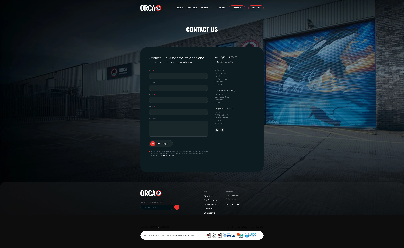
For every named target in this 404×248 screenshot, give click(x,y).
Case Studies (220, 8)
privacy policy (168, 155)
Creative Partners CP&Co (245, 227)
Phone (152, 106)
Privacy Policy (230, 227)
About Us (180, 8)
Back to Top (260, 227)
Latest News (192, 8)
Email (152, 94)
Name (151, 71)
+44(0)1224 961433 (226, 57)
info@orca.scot (224, 61)
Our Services (205, 8)
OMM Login (256, 8)
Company (152, 83)
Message (152, 118)
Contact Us (237, 8)
